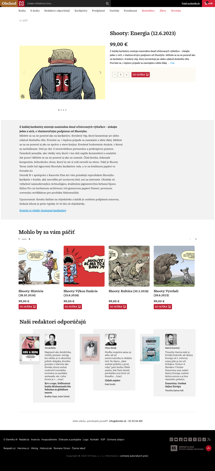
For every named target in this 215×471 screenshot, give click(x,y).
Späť (25, 20)
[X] (194, 439)
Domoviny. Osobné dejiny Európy (175, 385)
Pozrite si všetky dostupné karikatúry (42, 210)
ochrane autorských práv (134, 455)
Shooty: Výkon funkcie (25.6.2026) (81, 293)
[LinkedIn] (199, 439)
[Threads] (190, 439)
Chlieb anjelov (112, 380)
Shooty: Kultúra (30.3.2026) (128, 291)
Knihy (22, 10)
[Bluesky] (185, 439)
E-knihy (35, 10)
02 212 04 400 (135, 421)
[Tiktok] (204, 439)
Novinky (176, 10)
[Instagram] (171, 439)
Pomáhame (130, 10)
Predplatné (98, 10)
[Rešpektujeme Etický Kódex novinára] (187, 448)
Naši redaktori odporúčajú (52, 321)
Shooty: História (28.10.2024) (31, 293)
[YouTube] (176, 439)
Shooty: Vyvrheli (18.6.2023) (166, 293)
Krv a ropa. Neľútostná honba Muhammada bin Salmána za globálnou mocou (58, 388)
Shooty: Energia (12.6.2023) (58, 110)
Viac (172, 63)
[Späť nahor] (208, 448)
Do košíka (139, 74)
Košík (210, 3)
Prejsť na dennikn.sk (191, 3)
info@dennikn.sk (117, 421)
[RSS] (209, 439)
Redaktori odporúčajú (57, 10)
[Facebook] (180, 439)
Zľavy (163, 10)
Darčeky (114, 10)
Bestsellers (148, 10)
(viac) (60, 379)
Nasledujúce (100, 72)
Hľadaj (107, 3)
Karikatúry (81, 10)
